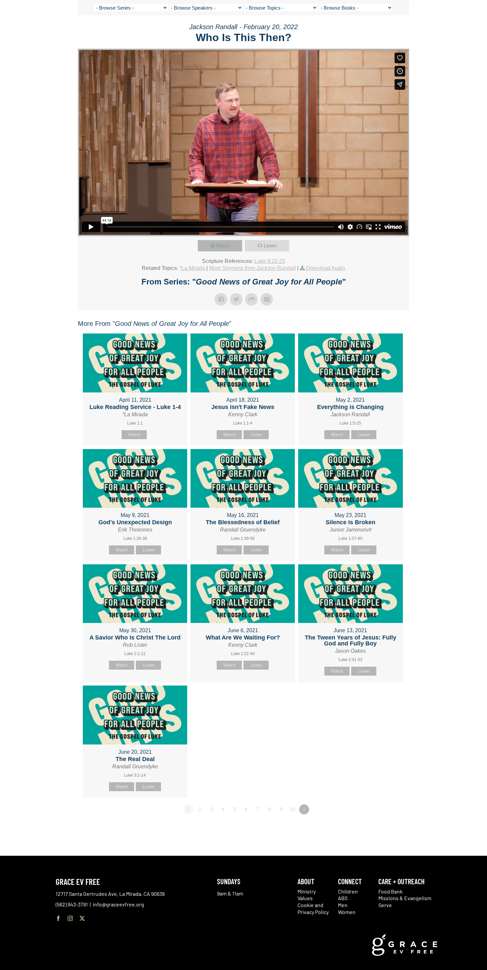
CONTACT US (417, 29)
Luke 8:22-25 (269, 261)
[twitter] (82, 918)
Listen (270, 245)
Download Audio (325, 268)
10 (292, 809)
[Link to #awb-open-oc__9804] (477, 30)
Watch (223, 245)
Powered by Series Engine (384, 827)
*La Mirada (192, 268)
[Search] (461, 31)
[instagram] (70, 918)
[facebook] (58, 918)
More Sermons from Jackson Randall (252, 268)
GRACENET (444, 29)
